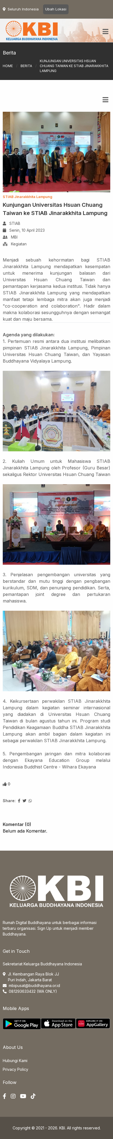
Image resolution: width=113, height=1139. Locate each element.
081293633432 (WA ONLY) (33, 991)
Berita (26, 66)
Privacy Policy (15, 1069)
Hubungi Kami (15, 1060)
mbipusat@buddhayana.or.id (34, 985)
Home (8, 66)
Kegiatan (19, 244)
